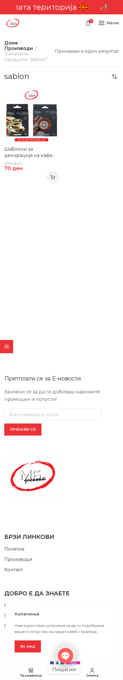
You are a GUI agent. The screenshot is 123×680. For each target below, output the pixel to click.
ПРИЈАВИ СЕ (23, 429)
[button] (53, 177)
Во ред (27, 646)
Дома (11, 43)
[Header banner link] (61, 7)
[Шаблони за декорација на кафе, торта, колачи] (31, 116)
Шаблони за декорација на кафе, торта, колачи (28, 155)
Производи (18, 48)
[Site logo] (12, 23)
